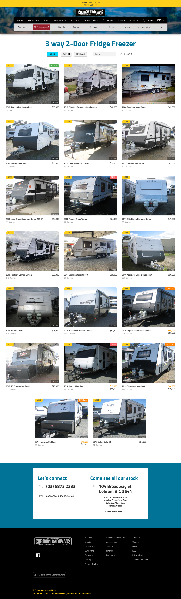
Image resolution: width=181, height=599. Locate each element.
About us (136, 537)
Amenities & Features (115, 537)
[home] (90, 12)
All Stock (88, 537)
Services (112, 27)
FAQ (134, 551)
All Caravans (33, 20)
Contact (149, 20)
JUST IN (66, 54)
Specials (109, 20)
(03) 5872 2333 (60, 486)
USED (52, 54)
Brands (61, 27)
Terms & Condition (140, 560)
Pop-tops (88, 560)
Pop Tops (74, 20)
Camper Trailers (90, 20)
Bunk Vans (89, 551)
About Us (133, 20)
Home (20, 20)
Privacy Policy (138, 555)
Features (77, 27)
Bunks (46, 20)
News (127, 27)
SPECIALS (80, 54)
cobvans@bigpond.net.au (60, 495)
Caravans (89, 555)
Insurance (110, 555)
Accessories (95, 27)
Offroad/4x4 (60, 20)
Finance (121, 20)
